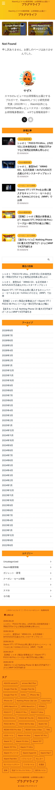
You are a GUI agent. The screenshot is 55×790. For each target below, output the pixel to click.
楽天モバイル (40, 770)
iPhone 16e (34, 695)
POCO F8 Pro (9, 718)
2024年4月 (7, 470)
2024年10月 (8, 440)
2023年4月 (7, 520)
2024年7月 (7, 455)
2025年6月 (7, 400)
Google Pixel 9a (27, 689)
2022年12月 (8, 535)
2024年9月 (7, 445)
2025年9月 (7, 385)
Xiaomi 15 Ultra (22, 741)
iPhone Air (8, 701)
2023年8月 (7, 510)
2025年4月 (7, 410)
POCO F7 (7, 712)
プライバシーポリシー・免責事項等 (36, 610)
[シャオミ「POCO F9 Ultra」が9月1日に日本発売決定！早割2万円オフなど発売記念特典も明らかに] (8, 143)
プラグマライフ (31, 4)
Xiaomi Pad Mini (10, 759)
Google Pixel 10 (10, 695)
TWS (48, 730)
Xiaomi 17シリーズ (11, 753)
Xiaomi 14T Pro (41, 735)
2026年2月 (7, 360)
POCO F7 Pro (21, 712)
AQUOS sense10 (11, 683)
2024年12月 (8, 430)
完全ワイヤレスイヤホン (21, 770)
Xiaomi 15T (37, 741)
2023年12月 (8, 490)
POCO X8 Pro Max (26, 724)
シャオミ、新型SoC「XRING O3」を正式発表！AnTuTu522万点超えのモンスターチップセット (34, 170)
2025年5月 (7, 405)
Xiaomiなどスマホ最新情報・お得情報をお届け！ (27, 777)
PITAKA (42, 706)
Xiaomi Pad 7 (46, 753)
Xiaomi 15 (8, 741)
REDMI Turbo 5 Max (33, 730)
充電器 (41, 764)
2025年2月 (7, 420)
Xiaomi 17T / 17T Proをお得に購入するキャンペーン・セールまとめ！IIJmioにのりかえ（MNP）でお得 (26, 293)
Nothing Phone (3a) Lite (27, 701)
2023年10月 (8, 500)
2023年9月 (7, 505)
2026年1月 (7, 365)
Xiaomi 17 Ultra (26, 747)
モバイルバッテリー (11, 764)
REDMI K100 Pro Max (12, 730)
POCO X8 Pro (9, 724)
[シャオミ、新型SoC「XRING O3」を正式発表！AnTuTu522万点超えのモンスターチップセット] (8, 167)
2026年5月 (7, 345)
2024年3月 (7, 475)
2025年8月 (7, 390)
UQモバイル (8, 735)
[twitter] (24, 119)
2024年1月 (7, 485)
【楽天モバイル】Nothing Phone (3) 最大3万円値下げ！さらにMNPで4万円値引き (35, 243)
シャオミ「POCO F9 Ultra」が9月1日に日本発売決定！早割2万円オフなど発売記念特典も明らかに (35, 146)
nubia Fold (45, 701)
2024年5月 (7, 465)
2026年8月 (7, 330)
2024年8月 (7, 450)
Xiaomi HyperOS (29, 753)
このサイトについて (13, 610)
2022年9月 (7, 540)
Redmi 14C (43, 724)
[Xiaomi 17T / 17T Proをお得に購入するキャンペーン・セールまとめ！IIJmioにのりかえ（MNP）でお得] (8, 190)
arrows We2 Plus (29, 683)
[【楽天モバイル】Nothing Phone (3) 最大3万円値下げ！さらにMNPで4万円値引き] (8, 240)
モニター (39, 759)
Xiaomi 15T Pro (10, 747)
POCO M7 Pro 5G (26, 718)
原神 (5, 770)
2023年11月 (7, 495)
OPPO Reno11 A (10, 706)
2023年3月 (7, 525)
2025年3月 (7, 415)
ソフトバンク (26, 759)
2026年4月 (7, 350)
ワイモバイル (29, 764)
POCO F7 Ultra (37, 712)
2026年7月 (7, 335)
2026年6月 (7, 340)
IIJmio (23, 695)
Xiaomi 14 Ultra (24, 735)
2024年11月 (7, 435)
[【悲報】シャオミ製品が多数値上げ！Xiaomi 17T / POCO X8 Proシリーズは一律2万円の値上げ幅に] (8, 216)
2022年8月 (7, 545)
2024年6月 (7, 460)
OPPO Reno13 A (27, 706)
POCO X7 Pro (43, 718)
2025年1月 (7, 425)
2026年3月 (7, 355)
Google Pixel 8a (10, 689)
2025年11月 (7, 375)
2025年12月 (8, 370)
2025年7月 (7, 395)
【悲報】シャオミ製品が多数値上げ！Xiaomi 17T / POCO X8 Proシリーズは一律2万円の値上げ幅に (35, 220)
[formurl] (30, 119)
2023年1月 (7, 530)
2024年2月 (7, 480)
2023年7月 (7, 515)
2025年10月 (8, 380)
